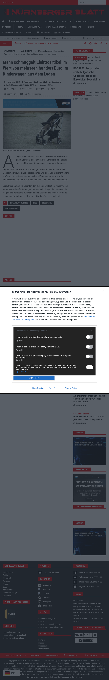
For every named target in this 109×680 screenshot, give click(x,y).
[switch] (89, 337)
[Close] (103, 292)
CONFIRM (34, 378)
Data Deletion (38, 388)
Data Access (54, 388)
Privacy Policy (70, 388)
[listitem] (54, 330)
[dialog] (54, 340)
